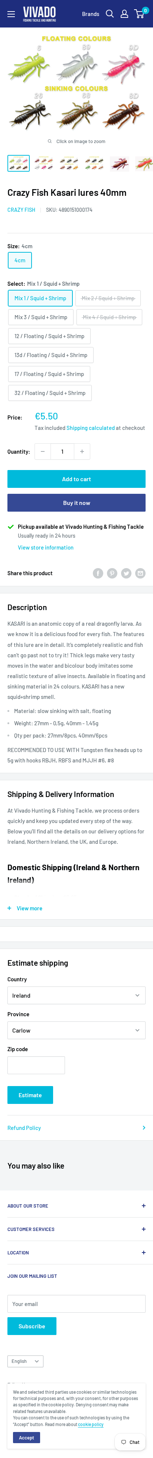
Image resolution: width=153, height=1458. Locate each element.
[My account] (124, 14)
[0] (139, 13)
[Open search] (110, 14)
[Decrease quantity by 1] (43, 451)
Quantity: (18, 451)
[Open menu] (11, 14)
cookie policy (91, 1424)
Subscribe (32, 1325)
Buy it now (76, 502)
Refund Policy (24, 1127)
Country (17, 979)
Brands (90, 13)
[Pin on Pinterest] (112, 573)
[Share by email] (140, 573)
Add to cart (76, 478)
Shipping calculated (90, 427)
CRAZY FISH (21, 210)
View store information (46, 547)
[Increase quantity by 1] (82, 451)
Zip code (17, 1049)
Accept (26, 1438)
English (19, 1361)
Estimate (30, 1094)
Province (18, 1014)
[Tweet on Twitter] (126, 573)
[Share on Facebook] (98, 573)
